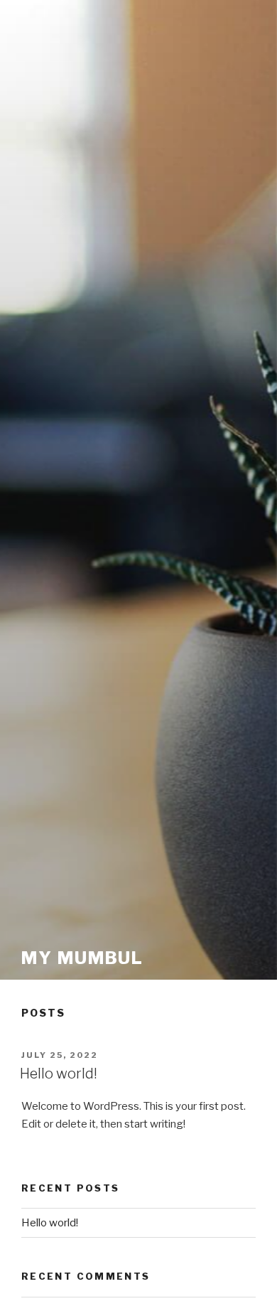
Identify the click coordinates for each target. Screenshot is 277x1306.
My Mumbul (82, 958)
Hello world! (58, 1073)
